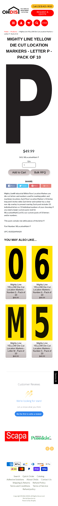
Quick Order (28, 476)
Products (14, 31)
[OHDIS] (15, 10)
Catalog (40, 476)
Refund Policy (39, 482)
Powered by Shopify (29, 500)
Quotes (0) (56, 377)
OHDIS (27, 496)
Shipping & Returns (21, 482)
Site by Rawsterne (29, 498)
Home (6, 31)
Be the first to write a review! (29, 414)
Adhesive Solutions (15, 479)
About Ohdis (32, 479)
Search (17, 476)
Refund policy (29, 489)
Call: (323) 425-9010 (42, 6)
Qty (29, 161)
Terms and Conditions (20, 486)
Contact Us (46, 479)
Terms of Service (40, 486)
